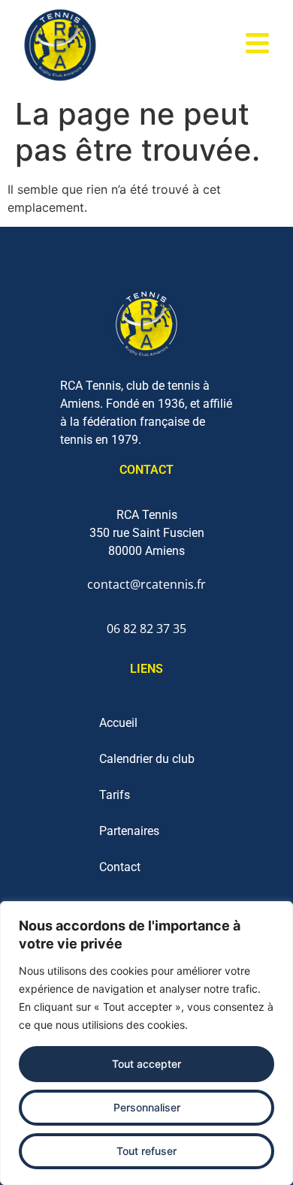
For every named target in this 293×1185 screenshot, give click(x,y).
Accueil (118, 723)
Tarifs (114, 795)
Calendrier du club (147, 759)
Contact (119, 867)
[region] (146, 1043)
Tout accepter (146, 1063)
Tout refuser (146, 1150)
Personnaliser (146, 1107)
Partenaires (129, 831)
